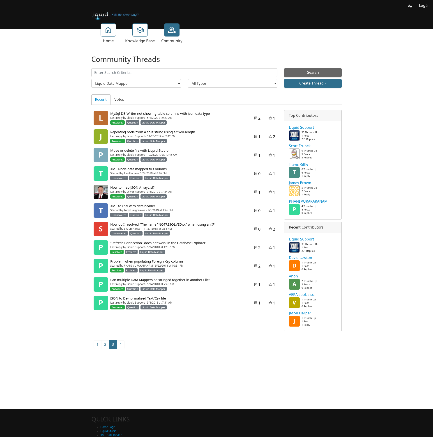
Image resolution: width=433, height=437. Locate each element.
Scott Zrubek (300, 146)
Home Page (107, 427)
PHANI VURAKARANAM (308, 201)
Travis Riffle (298, 164)
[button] (409, 5)
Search (313, 72)
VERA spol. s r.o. (302, 295)
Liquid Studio (108, 431)
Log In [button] (424, 5)
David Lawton (300, 258)
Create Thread (311, 83)
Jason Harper (300, 313)
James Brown (300, 183)
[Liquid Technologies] (115, 15)
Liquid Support (301, 127)
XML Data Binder (111, 435)
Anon (293, 276)
